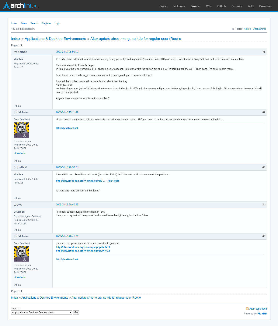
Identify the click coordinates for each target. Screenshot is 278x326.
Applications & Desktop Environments (55, 39)
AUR (251, 6)
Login (57, 23)
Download (265, 6)
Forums (195, 6)
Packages (178, 6)
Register (46, 23)
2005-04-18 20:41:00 (67, 236)
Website (21, 153)
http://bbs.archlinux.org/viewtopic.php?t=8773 (83, 247)
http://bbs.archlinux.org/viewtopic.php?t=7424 (83, 250)
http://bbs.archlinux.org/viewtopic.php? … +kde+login (88, 180)
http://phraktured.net (67, 128)
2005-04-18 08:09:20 (67, 51)
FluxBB (262, 313)
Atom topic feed (258, 308)
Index (14, 23)
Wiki (209, 6)
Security (237, 6)
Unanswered (259, 28)
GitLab (221, 6)
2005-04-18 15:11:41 (67, 112)
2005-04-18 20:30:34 (67, 167)
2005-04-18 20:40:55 (67, 204)
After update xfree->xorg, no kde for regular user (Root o (135, 39)
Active (247, 28)
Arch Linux (21, 5)
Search (34, 23)
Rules (24, 23)
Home (163, 6)
